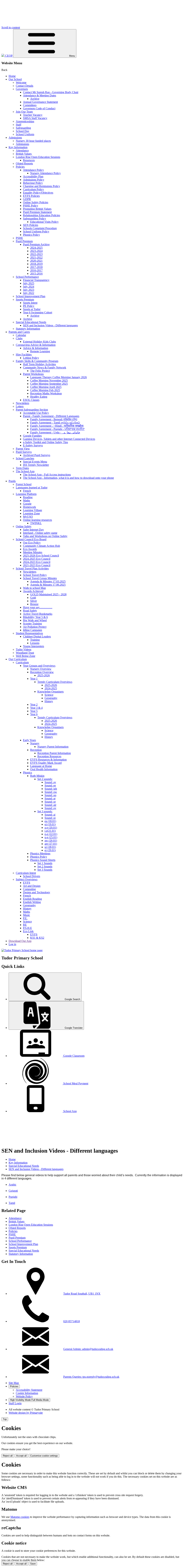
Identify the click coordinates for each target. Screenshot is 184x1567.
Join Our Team (24, 111)
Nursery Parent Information (52, 746)
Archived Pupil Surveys (36, 455)
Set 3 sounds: (44, 811)
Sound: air (50, 804)
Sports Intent (30, 302)
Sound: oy (50, 808)
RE (25, 924)
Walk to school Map (34, 587)
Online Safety (23, 526)
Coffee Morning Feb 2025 (45, 390)
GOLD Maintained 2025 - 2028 (48, 594)
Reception (36, 749)
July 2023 (28, 289)
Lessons (34, 643)
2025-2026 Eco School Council (41, 555)
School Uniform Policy (36, 231)
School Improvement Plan (30, 296)
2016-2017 (36, 270)
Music (26, 915)
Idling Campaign (32, 630)
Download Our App (20, 940)
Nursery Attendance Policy (45, 173)
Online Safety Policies (35, 202)
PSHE (19, 237)
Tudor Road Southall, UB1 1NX (81, 1293)
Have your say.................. (37, 607)
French (27, 490)
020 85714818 (71, 1321)
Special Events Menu (35, 461)
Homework (29, 506)
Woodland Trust (25, 652)
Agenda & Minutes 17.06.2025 (48, 584)
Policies (20, 166)
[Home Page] (22, 950)
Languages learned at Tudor (31, 487)
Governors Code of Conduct (39, 108)
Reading (28, 497)
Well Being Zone (25, 655)
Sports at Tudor (31, 309)
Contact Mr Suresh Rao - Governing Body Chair (50, 92)
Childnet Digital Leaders (37, 636)
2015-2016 (36, 273)
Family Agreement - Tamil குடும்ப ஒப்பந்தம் (55, 422)
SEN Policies (30, 225)
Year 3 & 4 (36, 707)
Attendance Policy (33, 169)
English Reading (32, 898)
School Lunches (25, 458)
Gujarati (13, 1190)
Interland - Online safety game (40, 532)
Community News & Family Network (44, 367)
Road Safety (30, 610)
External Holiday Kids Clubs (39, 341)
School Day (22, 131)
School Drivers (31, 876)
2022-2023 (36, 254)
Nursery (34, 743)
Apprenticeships (25, 121)
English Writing (32, 902)
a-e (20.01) (51, 827)
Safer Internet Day (33, 529)
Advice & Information (35, 348)
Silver (33, 600)
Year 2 (34, 704)
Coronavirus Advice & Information (36, 344)
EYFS (26, 882)
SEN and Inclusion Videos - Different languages (50, 325)
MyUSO (28, 516)
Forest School (23, 484)
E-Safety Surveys (33, 445)
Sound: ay (50, 782)
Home (12, 76)
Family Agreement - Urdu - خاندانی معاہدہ (55, 432)
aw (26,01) (51, 840)
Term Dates (22, 468)
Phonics (27, 772)
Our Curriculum (18, 659)
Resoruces (29, 160)
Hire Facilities (24, 354)
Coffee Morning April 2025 (45, 386)
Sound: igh (51, 788)
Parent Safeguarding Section (32, 409)
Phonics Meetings (40, 853)
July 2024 (28, 286)
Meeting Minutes (32, 552)
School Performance (27, 276)
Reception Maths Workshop (46, 393)
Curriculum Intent (26, 872)
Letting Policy (31, 357)
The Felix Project (40, 370)
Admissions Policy (33, 179)
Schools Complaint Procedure (40, 228)
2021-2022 (36, 257)
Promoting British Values (37, 208)
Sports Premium (25, 299)
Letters (20, 406)
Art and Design (31, 885)
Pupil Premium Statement (37, 212)
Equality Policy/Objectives (38, 192)
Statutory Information (28, 328)
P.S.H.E (27, 928)
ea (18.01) (50, 821)
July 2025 (28, 283)
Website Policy (24, 1396)
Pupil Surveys (24, 451)
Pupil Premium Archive (36, 244)
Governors (22, 89)
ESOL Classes (31, 399)
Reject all (8, 1455)
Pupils (12, 481)
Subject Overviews (26, 879)
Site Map (14, 1382)
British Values (24, 153)
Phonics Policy (31, 234)
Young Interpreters (33, 646)
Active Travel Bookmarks (37, 613)
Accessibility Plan (33, 176)
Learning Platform (26, 494)
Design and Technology (36, 892)
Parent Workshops (33, 374)
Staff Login (15, 1403)
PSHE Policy (30, 205)
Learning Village (32, 510)
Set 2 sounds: (44, 779)
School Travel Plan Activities (32, 568)
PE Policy (28, 305)
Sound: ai (50, 814)
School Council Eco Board (31, 539)
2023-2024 (36, 250)
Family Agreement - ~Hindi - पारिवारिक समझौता (57, 425)
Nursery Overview (40, 668)
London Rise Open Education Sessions (38, 157)
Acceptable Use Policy (36, 412)
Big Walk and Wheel (35, 620)
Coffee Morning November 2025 (49, 380)
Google (27, 503)
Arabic (12, 1184)
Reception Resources (49, 756)
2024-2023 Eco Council (36, 562)
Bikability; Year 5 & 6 (35, 617)
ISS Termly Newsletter (36, 464)
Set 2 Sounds (44, 866)
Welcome (21, 82)
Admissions (15, 137)
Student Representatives (29, 633)
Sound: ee (50, 785)
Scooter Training (32, 623)
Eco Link (28, 931)
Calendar (21, 335)
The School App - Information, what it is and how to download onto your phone (68, 477)
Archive (34, 98)
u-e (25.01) (51, 837)
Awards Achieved (33, 591)
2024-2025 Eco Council (36, 558)
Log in (12, 944)
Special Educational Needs (31, 322)
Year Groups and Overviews (39, 665)
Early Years (29, 740)
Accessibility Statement (29, 1389)
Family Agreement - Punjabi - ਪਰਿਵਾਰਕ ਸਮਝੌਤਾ (57, 429)
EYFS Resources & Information (48, 759)
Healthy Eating (38, 396)
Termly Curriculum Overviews (54, 681)
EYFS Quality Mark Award (46, 762)
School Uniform (25, 134)
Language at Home (41, 766)
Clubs (19, 338)
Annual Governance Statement (40, 101)
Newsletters (22, 403)
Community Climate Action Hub (41, 545)
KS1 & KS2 (37, 937)
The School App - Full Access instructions (47, 474)
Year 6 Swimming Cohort (37, 312)
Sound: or (50, 801)
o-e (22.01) (51, 834)
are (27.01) (51, 843)
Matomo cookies (19, 1516)
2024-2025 (36, 247)
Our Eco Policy (32, 542)
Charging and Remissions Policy (41, 186)
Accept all (21, 1455)
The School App (25, 471)
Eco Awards (30, 549)
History (49, 701)
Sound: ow (51, 791)
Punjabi (13, 1196)
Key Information (18, 147)
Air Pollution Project (34, 626)
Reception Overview (42, 672)
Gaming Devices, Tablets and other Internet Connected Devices (59, 438)
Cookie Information (27, 1393)
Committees (29, 105)
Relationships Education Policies (41, 215)
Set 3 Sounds (44, 869)
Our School (15, 79)
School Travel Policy (35, 574)
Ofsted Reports (24, 163)
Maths (26, 500)
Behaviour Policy (33, 182)
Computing (29, 889)
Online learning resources (37, 519)
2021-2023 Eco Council (36, 565)
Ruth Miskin (37, 775)
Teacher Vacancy (32, 114)
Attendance (22, 150)
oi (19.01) (50, 824)
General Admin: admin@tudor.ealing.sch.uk (88, 1349)
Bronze (34, 604)
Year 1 (34, 678)
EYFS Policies (31, 195)
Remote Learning (40, 351)
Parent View (23, 448)
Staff (18, 124)
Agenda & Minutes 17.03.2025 (48, 581)
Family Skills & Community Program (37, 361)
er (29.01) (50, 850)
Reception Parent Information (54, 753)
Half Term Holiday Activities (39, 364)
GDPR (27, 199)
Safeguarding (23, 127)
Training (35, 639)
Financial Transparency (36, 280)
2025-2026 (43, 675)
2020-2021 (36, 260)
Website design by (26, 1412)
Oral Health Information (44, 769)
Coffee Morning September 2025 (49, 383)
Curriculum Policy (33, 189)
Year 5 (34, 711)
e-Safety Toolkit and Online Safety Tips (45, 442)
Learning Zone (31, 513)
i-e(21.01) (50, 830)
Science (49, 694)
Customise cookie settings (44, 1455)
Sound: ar (50, 798)
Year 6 (34, 714)
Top (5, 1419)
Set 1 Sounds (44, 863)
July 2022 (28, 293)
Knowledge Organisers (50, 691)
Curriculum (22, 662)
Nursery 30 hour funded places (33, 140)
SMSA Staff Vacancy (35, 118)
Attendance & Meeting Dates (39, 95)
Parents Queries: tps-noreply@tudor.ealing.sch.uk (91, 1376)
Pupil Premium (24, 241)
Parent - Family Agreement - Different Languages (51, 416)
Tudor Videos (23, 649)
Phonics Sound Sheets (42, 859)
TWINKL (36, 523)
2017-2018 (36, 267)
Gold (33, 597)
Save (33, 1563)
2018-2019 (36, 263)
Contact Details (24, 85)
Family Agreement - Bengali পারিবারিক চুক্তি (53, 419)
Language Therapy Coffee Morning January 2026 (58, 377)
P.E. (25, 918)
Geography (51, 698)
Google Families (32, 435)
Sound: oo (50, 795)
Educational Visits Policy (44, 221)
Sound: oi (50, 817)
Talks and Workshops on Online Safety (45, 536)
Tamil (12, 1202)
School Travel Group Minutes (40, 578)
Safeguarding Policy (34, 218)
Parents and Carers (19, 331)
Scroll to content (10, 27)
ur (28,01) (50, 847)
